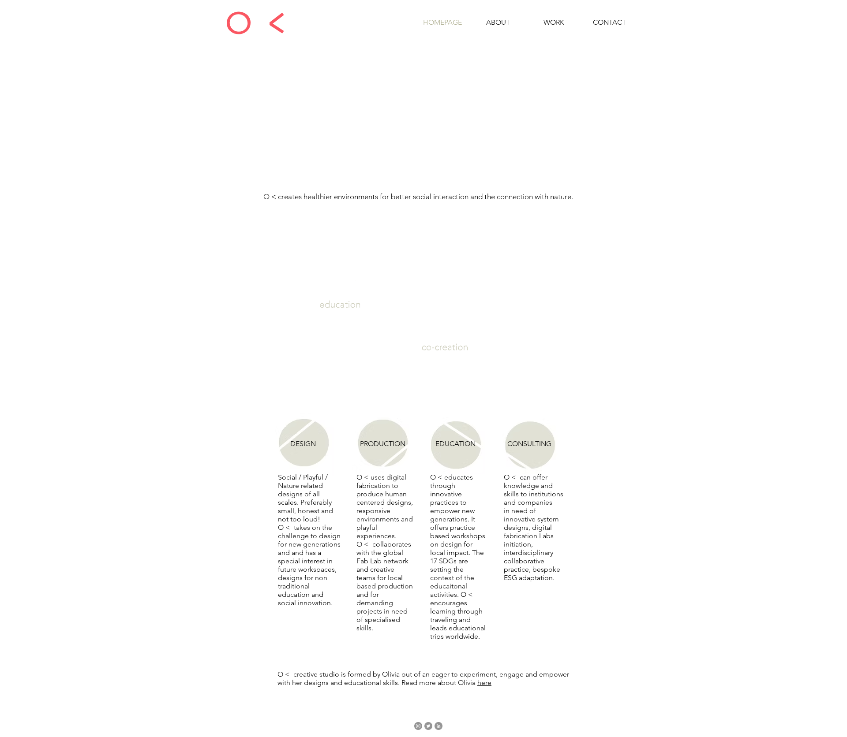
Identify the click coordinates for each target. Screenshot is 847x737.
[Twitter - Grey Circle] (428, 726)
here (484, 682)
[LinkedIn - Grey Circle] (438, 726)
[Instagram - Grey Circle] (418, 726)
